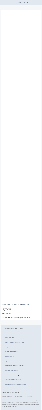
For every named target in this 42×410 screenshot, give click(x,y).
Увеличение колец (10, 337)
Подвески (14, 304)
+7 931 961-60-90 (21, 2)
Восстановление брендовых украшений (15, 384)
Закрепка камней (9, 356)
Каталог (9, 304)
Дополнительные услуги (11, 370)
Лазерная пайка (9, 347)
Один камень (21, 304)
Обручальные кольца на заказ (13, 379)
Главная (4, 304)
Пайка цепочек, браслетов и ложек (14, 342)
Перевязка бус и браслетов (12, 361)
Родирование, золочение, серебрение (15, 365)
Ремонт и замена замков (11, 351)
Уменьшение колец (10, 333)
